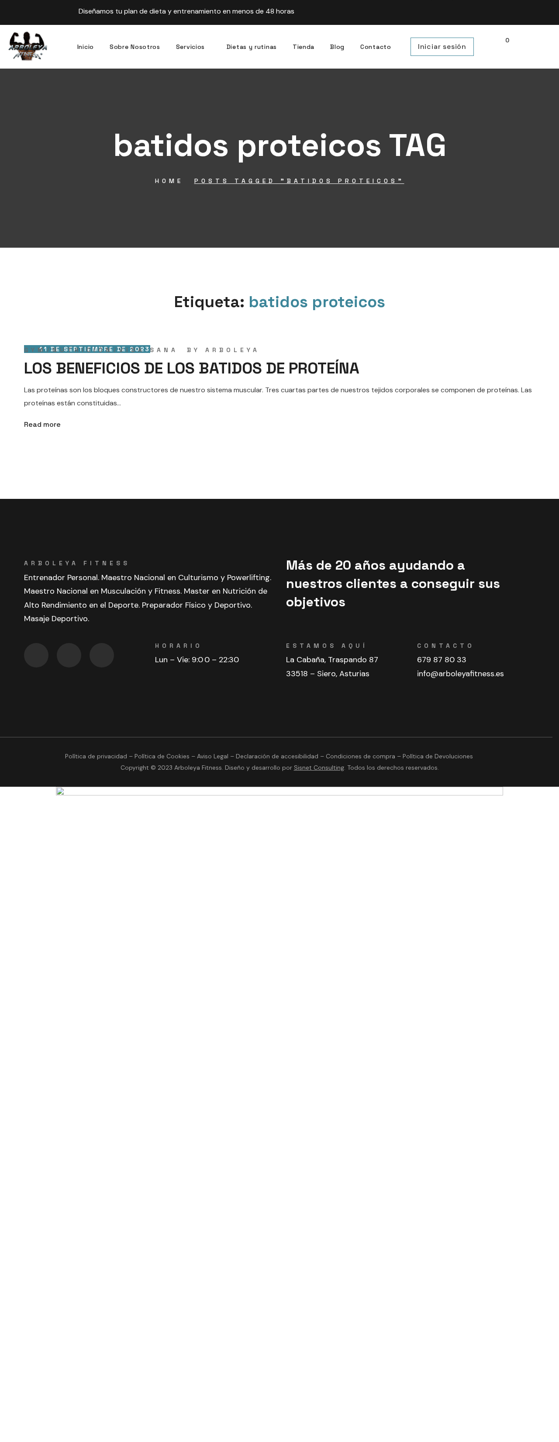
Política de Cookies (162, 756)
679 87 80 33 (441, 659)
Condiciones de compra (360, 756)
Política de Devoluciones (438, 756)
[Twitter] (102, 655)
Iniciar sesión (442, 46)
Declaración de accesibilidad (277, 756)
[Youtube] (490, 11)
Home (169, 181)
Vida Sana (148, 350)
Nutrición (82, 350)
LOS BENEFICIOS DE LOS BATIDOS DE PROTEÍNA (191, 368)
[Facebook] (442, 11)
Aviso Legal (212, 756)
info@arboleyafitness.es (460, 673)
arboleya (232, 350)
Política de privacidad (96, 756)
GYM (35, 350)
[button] (503, 46)
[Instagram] (466, 11)
